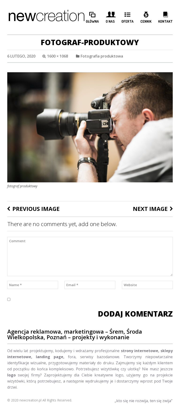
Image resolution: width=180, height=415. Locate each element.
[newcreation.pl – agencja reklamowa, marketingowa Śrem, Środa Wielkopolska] (46, 17)
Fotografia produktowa (102, 56)
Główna (92, 21)
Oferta (127, 21)
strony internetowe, (140, 350)
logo (11, 375)
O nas (110, 21)
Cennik (145, 21)
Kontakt (165, 21)
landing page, (48, 356)
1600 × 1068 (57, 56)
